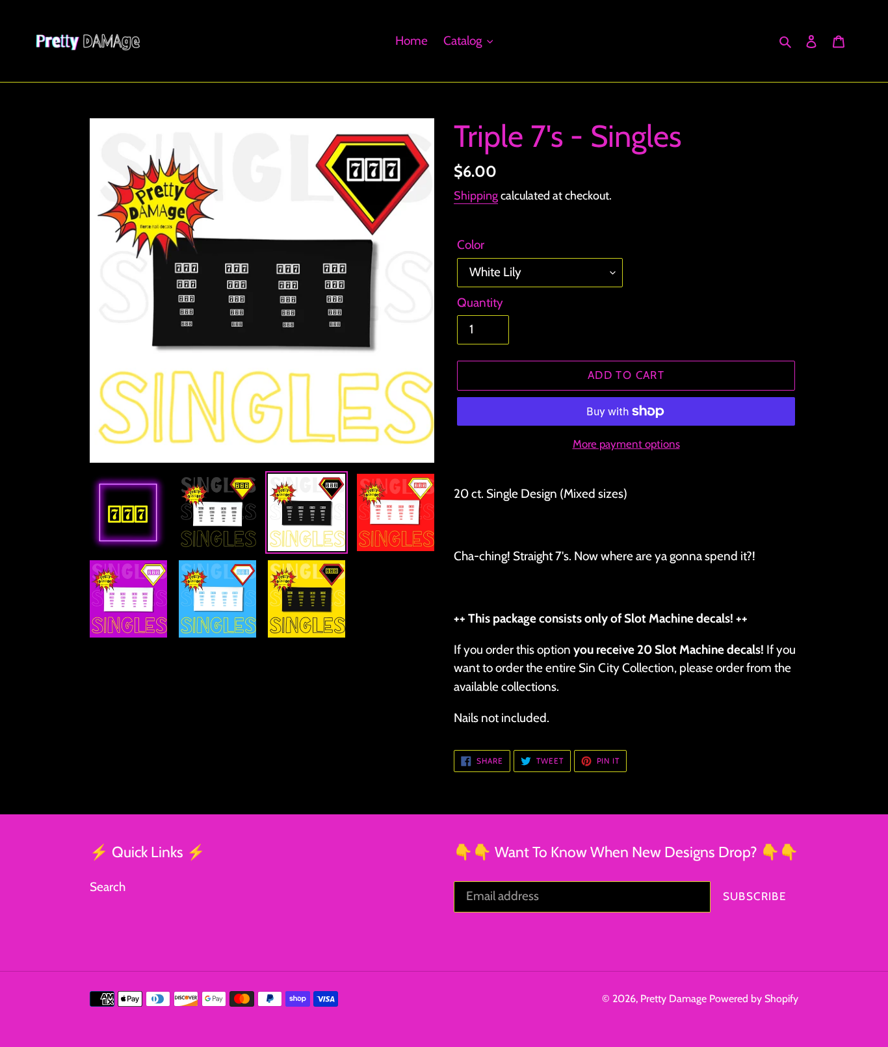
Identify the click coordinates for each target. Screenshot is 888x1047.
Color (470, 244)
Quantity (480, 302)
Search (107, 886)
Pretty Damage (673, 998)
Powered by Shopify (753, 998)
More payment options (626, 443)
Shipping (476, 195)
